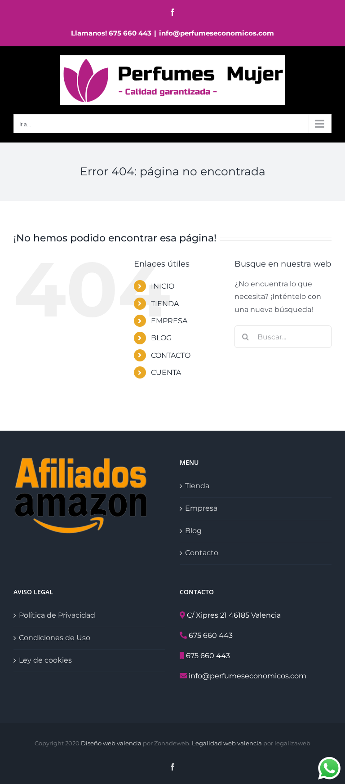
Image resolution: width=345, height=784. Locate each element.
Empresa (201, 508)
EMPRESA (169, 320)
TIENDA (165, 303)
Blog (193, 530)
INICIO (162, 286)
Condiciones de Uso (54, 637)
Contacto (201, 552)
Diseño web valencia (111, 743)
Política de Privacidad (57, 615)
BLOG (161, 338)
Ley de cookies (45, 660)
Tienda (197, 485)
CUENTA (166, 372)
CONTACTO (170, 355)
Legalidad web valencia (227, 743)
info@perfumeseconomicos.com (216, 33)
